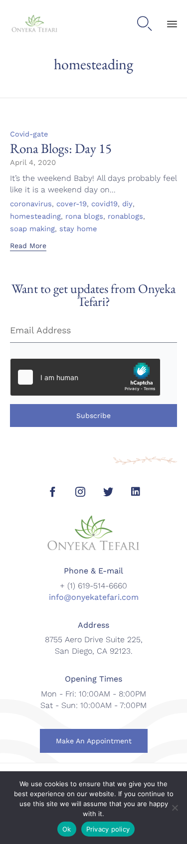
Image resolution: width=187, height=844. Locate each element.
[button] (28, 247)
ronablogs (125, 217)
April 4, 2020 (33, 162)
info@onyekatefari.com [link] (94, 597)
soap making (32, 229)
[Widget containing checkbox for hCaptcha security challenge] (85, 377)
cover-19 (71, 204)
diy (127, 204)
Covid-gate (29, 134)
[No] (175, 808)
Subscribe (93, 416)
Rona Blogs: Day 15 (61, 148)
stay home (78, 229)
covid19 (104, 204)
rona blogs (84, 217)
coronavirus (31, 204)
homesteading (35, 217)
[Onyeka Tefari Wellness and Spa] (34, 24)
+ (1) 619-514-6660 (93, 585)
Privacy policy (108, 829)
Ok (66, 829)
